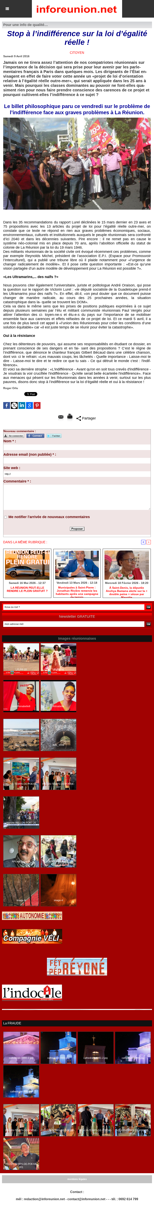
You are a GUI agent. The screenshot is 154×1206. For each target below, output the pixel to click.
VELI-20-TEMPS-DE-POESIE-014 (133, 1132)
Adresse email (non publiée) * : (29, 454)
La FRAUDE (12, 1023)
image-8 (21, 900)
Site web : (11, 468)
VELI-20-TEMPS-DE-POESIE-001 (21, 1166)
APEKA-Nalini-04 (21, 861)
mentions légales (77, 1179)
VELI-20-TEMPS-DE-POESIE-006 (21, 786)
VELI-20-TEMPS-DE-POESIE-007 (58, 786)
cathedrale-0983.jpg (58, 1058)
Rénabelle (58, 706)
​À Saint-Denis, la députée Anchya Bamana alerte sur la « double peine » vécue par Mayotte (126, 591)
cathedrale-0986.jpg (21, 1091)
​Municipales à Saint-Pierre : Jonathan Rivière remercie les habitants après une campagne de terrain (77, 591)
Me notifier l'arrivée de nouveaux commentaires (49, 517)
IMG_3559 (58, 745)
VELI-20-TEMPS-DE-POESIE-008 (95, 1132)
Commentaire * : (17, 481)
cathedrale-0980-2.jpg (21, 1058)
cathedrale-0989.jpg (133, 1058)
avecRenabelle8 (21, 706)
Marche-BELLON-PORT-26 (21, 822)
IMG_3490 (21, 745)
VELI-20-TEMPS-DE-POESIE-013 (58, 1132)
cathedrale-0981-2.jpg (95, 1058)
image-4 (58, 900)
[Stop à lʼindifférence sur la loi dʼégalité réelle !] (77, 119)
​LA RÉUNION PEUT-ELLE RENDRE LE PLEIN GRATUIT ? (27, 589)
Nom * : (9, 441)
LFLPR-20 (21, 669)
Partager (88, 418)
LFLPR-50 (58, 669)
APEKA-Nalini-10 (58, 861)
